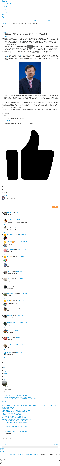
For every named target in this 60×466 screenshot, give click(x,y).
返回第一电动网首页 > (6, 121)
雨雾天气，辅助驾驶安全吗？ (8, 407)
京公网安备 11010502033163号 (32, 454)
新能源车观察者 (10, 234)
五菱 (22, 41)
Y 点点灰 (9, 278)
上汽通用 (5, 32)
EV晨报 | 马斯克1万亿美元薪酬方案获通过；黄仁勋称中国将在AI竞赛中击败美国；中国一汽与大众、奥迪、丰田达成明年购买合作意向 (30, 405)
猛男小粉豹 (9, 219)
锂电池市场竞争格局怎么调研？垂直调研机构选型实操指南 (14, 411)
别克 (8, 57)
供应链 (4, 372)
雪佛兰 (18, 57)
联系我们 (2, 450)
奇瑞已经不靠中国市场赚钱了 (8, 408)
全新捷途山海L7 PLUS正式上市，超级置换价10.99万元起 (14, 414)
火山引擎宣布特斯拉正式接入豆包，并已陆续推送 (12, 413)
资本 (4, 378)
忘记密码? (56, 444)
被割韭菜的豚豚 (10, 249)
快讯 (23, 20)
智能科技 (5, 373)
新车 (4, 369)
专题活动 (49, 20)
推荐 (4, 367)
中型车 (21, 55)
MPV (54, 98)
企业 (9, 23)
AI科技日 (9, 352)
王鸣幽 (5, 37)
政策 (4, 375)
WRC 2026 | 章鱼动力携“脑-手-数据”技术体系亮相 (12, 416)
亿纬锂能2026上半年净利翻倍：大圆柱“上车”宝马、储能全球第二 (16, 410)
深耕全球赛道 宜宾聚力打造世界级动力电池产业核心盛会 (14, 420)
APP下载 (9, 3)
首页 (10, 20)
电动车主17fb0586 (11, 322)
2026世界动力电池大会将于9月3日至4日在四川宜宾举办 (14, 417)
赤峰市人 (9, 337)
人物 (4, 376)
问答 (4, 379)
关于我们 (2, 453)
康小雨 (8, 256)
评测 (4, 370)
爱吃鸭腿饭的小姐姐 (11, 308)
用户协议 (19, 453)
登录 (30, 446)
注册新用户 (4, 444)
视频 (35, 20)
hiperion (9, 271)
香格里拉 (9, 344)
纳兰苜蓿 (9, 212)
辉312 (8, 227)
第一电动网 (12, 454)
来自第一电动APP (19, 212)
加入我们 (15, 453)
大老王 (8, 264)
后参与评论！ (5, 195)
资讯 (6, 23)
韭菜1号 (8, 330)
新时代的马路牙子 (10, 293)
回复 (4, 217)
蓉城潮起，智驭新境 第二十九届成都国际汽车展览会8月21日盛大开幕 (16, 419)
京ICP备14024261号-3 (20, 454)
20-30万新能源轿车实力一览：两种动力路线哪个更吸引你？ (15, 422)
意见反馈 (2, 451)
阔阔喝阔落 (9, 315)
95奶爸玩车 (9, 241)
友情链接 (23, 453)
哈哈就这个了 (10, 286)
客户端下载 (6, 453)
